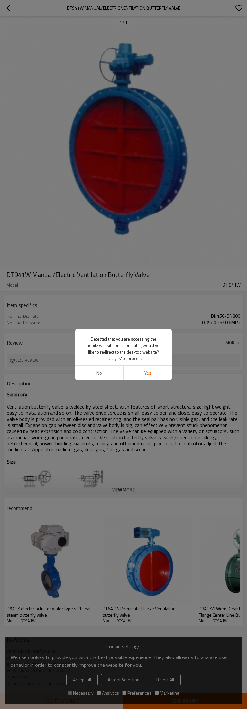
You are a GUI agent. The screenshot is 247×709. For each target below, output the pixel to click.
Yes (147, 373)
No (99, 373)
